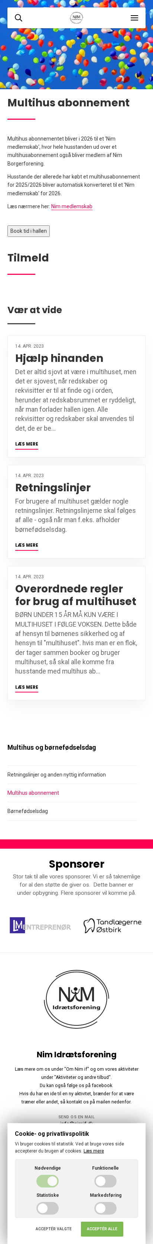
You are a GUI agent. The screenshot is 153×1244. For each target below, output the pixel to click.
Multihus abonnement (33, 793)
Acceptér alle (102, 1229)
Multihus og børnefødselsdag (51, 747)
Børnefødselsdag (27, 811)
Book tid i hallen (28, 231)
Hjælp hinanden (59, 358)
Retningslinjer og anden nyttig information (56, 775)
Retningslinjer (53, 487)
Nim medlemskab (71, 206)
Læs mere (26, 444)
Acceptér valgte (54, 1229)
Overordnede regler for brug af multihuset (75, 595)
